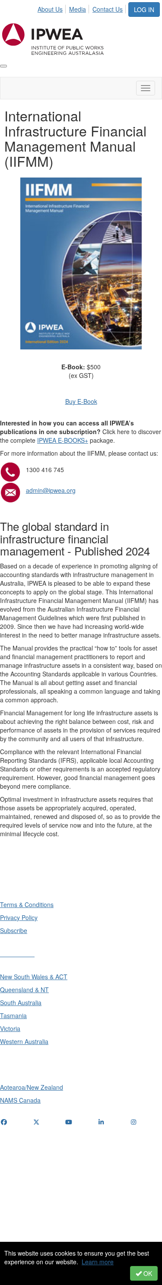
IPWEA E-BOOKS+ (62, 440)
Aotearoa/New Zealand (31, 1087)
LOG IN (144, 9)
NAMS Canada (20, 1100)
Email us (14, 1175)
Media (77, 9)
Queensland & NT (24, 989)
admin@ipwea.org (51, 490)
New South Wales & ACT (33, 976)
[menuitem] (52, 7)
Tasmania (13, 1015)
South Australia (20, 1002)
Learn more (98, 1261)
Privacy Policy (19, 917)
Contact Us (107, 9)
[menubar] (82, 7)
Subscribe (13, 930)
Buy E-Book (81, 401)
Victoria (10, 1028)
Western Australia (24, 1041)
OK (147, 1273)
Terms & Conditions (27, 904)
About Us (50, 9)
